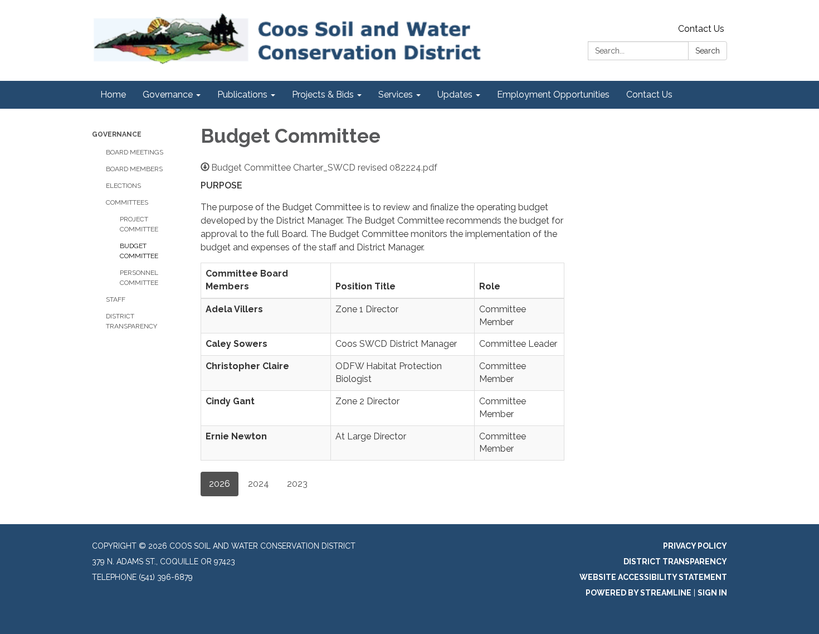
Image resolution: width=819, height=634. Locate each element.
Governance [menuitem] (168, 94)
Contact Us (701, 28)
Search (707, 50)
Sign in (712, 592)
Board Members (134, 169)
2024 (258, 483)
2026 (219, 483)
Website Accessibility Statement (653, 577)
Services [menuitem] (395, 94)
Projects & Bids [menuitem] (323, 94)
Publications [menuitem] (242, 94)
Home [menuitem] (113, 94)
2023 (297, 483)
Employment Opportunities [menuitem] (553, 94)
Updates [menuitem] (454, 94)
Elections (123, 186)
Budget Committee (139, 251)
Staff (115, 299)
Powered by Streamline (638, 592)
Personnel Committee (139, 278)
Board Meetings (134, 152)
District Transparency (131, 321)
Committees (127, 202)
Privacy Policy (695, 545)
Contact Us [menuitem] (649, 94)
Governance (117, 134)
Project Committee (139, 224)
